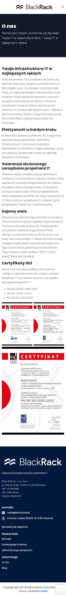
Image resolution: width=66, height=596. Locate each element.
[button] (63, 7)
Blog (4, 568)
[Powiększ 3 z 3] (60, 350)
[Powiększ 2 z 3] (60, 306)
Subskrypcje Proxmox (14, 544)
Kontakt (6, 539)
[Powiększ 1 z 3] (28, 306)
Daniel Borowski (37, 591)
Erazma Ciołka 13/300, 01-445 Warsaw (30, 518)
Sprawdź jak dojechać (15, 527)
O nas (5, 562)
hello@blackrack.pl (18, 512)
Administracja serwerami (17, 550)
